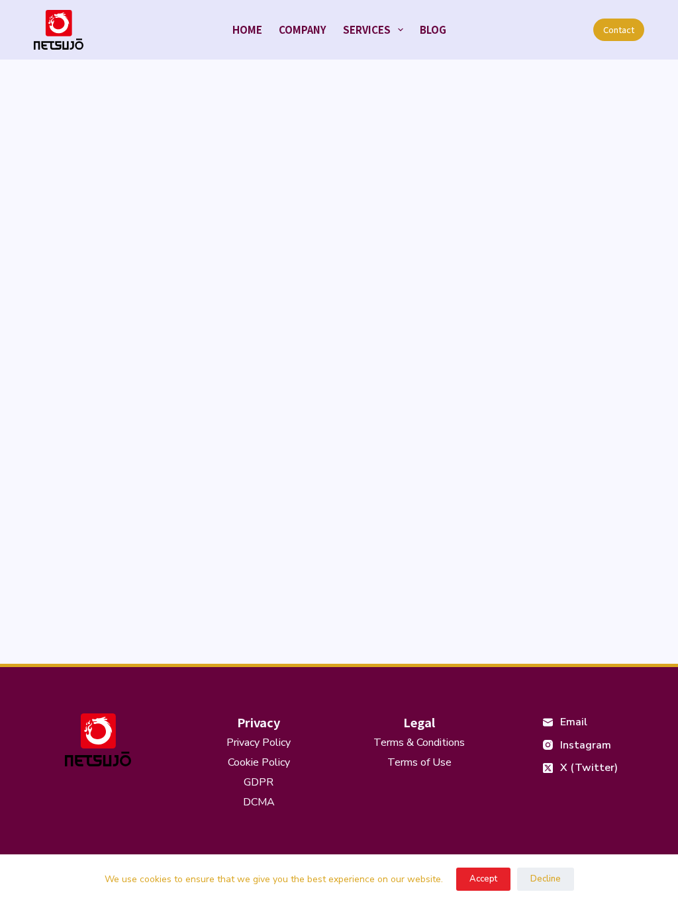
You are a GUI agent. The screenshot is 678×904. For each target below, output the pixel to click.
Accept (483, 879)
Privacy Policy (258, 742)
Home (247, 29)
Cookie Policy (259, 762)
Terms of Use (419, 762)
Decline (545, 879)
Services (367, 29)
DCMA (259, 802)
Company (302, 29)
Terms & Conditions (419, 742)
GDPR (258, 782)
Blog (433, 29)
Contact (618, 29)
